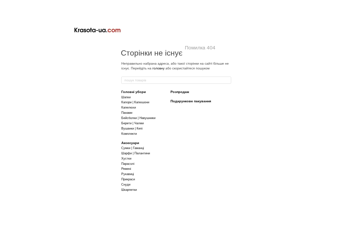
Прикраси (128, 179)
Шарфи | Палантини (135, 153)
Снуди (125, 184)
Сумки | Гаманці (132, 148)
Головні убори (133, 92)
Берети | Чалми (132, 123)
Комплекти (129, 133)
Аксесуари (130, 143)
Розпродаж (179, 92)
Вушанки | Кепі (132, 128)
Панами (126, 112)
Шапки (126, 97)
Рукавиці (127, 174)
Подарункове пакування (190, 101)
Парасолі (127, 164)
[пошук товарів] (227, 80)
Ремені (126, 169)
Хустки (126, 158)
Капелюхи (128, 107)
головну (158, 68)
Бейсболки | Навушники (138, 118)
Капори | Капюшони (135, 102)
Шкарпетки (129, 190)
